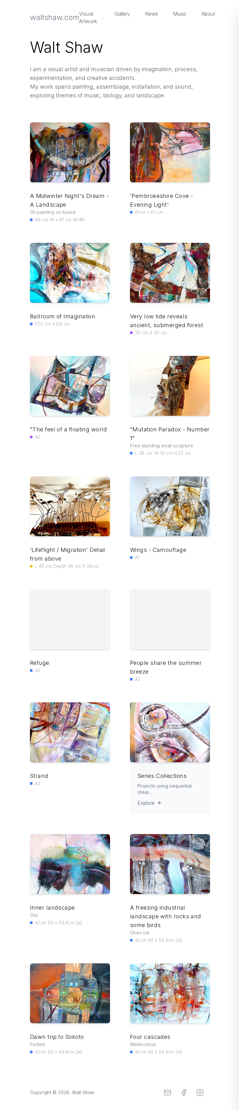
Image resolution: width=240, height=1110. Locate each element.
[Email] (168, 1092)
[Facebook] (184, 1092)
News (151, 14)
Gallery (122, 14)
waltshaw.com (54, 17)
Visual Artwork (88, 17)
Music (180, 14)
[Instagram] (200, 1092)
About (208, 14)
